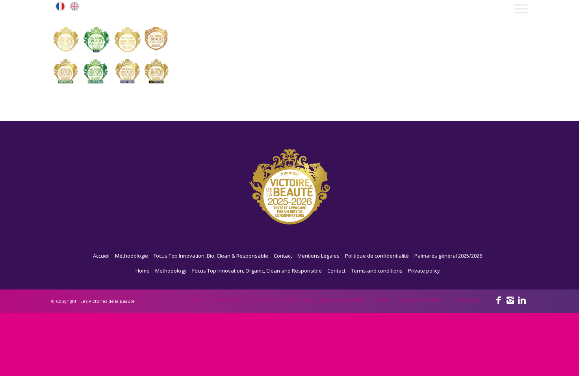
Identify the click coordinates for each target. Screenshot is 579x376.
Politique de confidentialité (377, 255)
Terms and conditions (377, 270)
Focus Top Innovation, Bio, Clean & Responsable (211, 255)
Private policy (424, 270)
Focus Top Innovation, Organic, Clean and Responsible (257, 270)
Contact (283, 255)
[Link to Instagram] (510, 300)
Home (142, 270)
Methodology (171, 270)
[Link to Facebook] (498, 300)
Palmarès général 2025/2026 (448, 255)
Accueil (101, 255)
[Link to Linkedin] (522, 300)
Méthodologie (131, 255)
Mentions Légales (318, 255)
